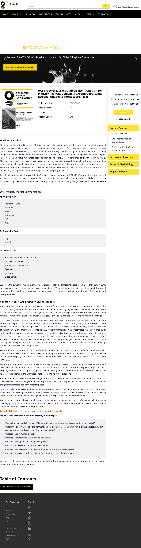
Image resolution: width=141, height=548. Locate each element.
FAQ (7, 539)
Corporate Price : (126, 104)
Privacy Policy (11, 532)
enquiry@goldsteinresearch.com (127, 7)
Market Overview (119, 133)
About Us (9, 510)
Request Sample (118, 171)
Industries (45, 14)
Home (8, 507)
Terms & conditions (13, 528)
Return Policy (11, 535)
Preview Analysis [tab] (118, 128)
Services (29, 14)
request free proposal (20, 67)
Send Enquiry (122, 119)
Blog (7, 517)
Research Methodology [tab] (122, 164)
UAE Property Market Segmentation (121, 140)
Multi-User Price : (126, 99)
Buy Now (123, 112)
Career (90, 14)
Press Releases (63, 14)
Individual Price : (126, 94)
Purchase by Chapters (121, 156)
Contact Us (10, 525)
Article (79, 14)
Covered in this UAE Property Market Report (125, 148)
